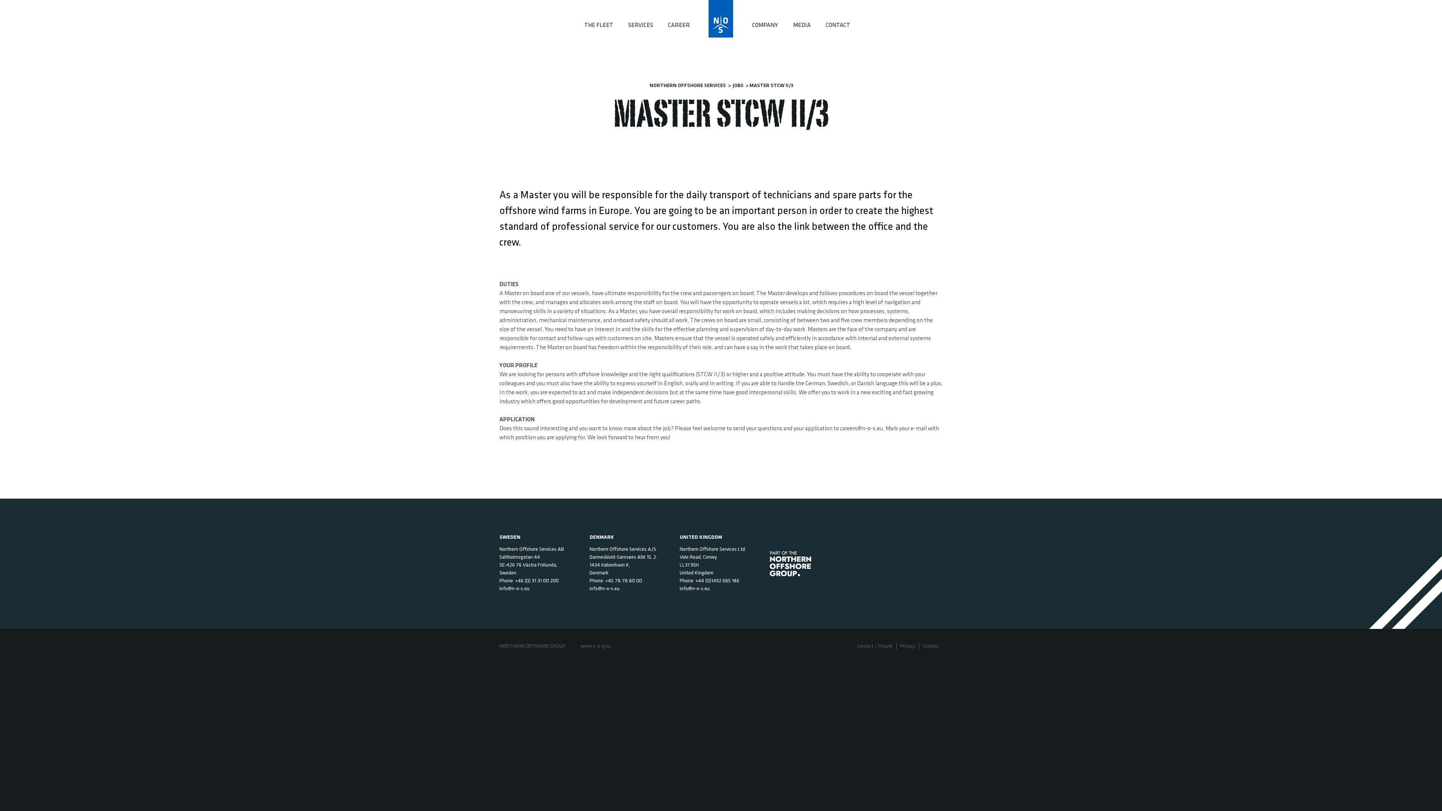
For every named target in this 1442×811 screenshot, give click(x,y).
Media (802, 26)
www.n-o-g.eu (596, 646)
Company (765, 26)
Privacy (907, 646)
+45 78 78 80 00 (623, 581)
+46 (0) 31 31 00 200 (537, 581)
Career (679, 26)
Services (640, 26)
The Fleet (598, 26)
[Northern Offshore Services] (721, 17)
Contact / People (875, 646)
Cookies (931, 646)
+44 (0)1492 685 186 (717, 581)
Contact (838, 26)
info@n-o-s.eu (514, 589)
